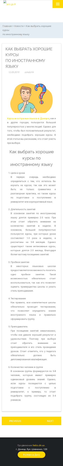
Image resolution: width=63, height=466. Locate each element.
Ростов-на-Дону (31, 454)
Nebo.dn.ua (38, 445)
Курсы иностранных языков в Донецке (28, 118)
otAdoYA (29, 72)
